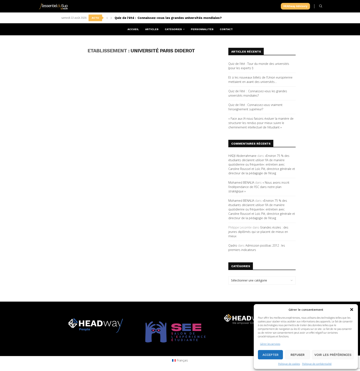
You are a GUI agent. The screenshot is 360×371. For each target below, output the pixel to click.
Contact (226, 29)
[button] (352, 309)
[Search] (321, 6)
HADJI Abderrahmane (242, 156)
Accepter (270, 355)
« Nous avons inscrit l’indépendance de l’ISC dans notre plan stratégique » (258, 187)
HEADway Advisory (295, 6)
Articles (152, 29)
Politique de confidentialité (317, 364)
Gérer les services (270, 344)
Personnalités (202, 29)
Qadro (232, 245)
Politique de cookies (289, 364)
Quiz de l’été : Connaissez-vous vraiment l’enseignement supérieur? (168, 18)
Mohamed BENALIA (241, 182)
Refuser (298, 355)
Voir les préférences (332, 355)
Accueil (133, 29)
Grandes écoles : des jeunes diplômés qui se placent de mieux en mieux (258, 231)
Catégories (173, 29)
